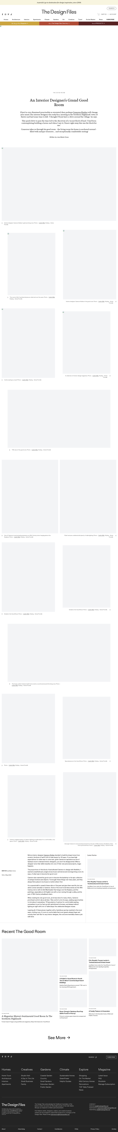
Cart (104, 14)
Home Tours (6, 1076)
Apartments (37, 19)
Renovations (84, 1084)
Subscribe (110, 19)
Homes (6, 19)
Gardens (56, 19)
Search (111, 8)
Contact (39, 1129)
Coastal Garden (46, 1076)
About (3, 1129)
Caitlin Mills (42, 223)
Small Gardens (46, 1081)
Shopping (83, 1076)
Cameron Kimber (80, 112)
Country (43, 1078)
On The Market (85, 1078)
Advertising (21, 1129)
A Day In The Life (27, 1078)
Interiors (26, 19)
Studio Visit (25, 1076)
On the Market (90, 19)
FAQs (76, 1129)
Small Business (27, 1081)
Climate (47, 19)
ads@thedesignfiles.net (103, 1110)
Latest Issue (103, 1076)
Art (64, 19)
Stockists (101, 1081)
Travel (80, 19)
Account (113, 14)
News (101, 19)
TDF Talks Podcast (86, 1087)
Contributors (58, 1129)
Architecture (16, 19)
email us (14, 1110)
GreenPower (64, 1078)
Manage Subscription (106, 1084)
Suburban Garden (47, 1084)
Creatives (71, 19)
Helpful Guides (65, 1081)
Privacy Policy (95, 1129)
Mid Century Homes (87, 1081)
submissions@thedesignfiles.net (60, 1114)
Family (23, 1084)
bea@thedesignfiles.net (101, 1106)
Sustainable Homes (67, 1076)
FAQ (100, 1078)
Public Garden (45, 1087)
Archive (114, 1129)
